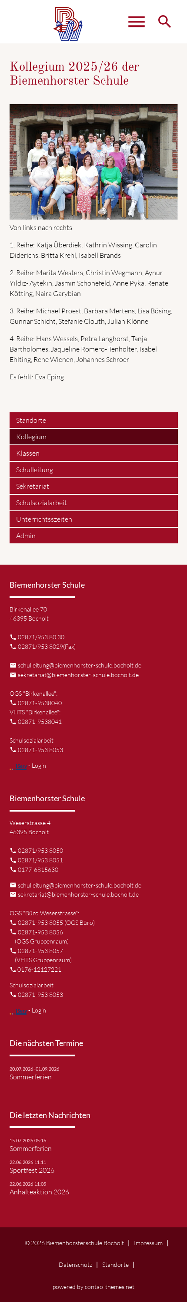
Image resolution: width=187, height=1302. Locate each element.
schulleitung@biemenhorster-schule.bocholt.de (79, 665)
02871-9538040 (40, 703)
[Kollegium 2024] (94, 214)
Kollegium (31, 436)
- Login (36, 765)
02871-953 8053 (40, 749)
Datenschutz (75, 1264)
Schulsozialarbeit (41, 502)
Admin (26, 535)
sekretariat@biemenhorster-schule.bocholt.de (78, 674)
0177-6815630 (38, 869)
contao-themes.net (109, 1286)
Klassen (28, 453)
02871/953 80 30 (41, 637)
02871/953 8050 (40, 850)
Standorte (31, 420)
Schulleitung (34, 469)
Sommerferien (31, 1076)
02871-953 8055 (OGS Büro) (56, 922)
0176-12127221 (39, 969)
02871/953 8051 (40, 860)
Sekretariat (32, 486)
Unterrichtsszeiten (44, 519)
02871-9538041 (40, 721)
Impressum (148, 1242)
